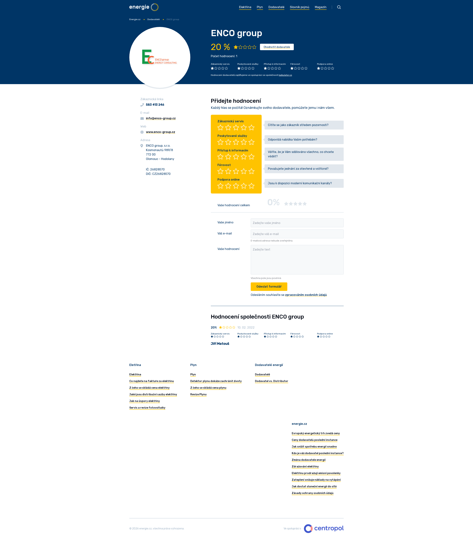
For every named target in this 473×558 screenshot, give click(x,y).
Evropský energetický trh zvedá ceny (316, 433)
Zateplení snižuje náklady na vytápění (316, 479)
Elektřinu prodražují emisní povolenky (316, 473)
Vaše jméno (225, 222)
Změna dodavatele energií (309, 460)
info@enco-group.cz (161, 118)
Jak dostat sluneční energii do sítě (314, 486)
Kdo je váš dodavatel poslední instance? (318, 453)
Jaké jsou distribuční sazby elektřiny (153, 394)
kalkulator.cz (285, 75)
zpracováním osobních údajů (306, 295)
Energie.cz (134, 19)
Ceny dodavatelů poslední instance (314, 440)
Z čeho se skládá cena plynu (208, 387)
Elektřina (135, 374)
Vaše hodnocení (228, 249)
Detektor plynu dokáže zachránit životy (216, 381)
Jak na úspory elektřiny (144, 401)
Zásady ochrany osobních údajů (313, 493)
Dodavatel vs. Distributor (271, 381)
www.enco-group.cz (160, 132)
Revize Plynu (198, 394)
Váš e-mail (224, 233)
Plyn (193, 374)
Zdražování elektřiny (305, 466)
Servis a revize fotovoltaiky (147, 407)
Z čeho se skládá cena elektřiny (149, 387)
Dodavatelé (153, 19)
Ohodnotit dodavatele (277, 47)
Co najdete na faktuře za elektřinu (151, 381)
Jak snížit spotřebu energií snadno (314, 446)
